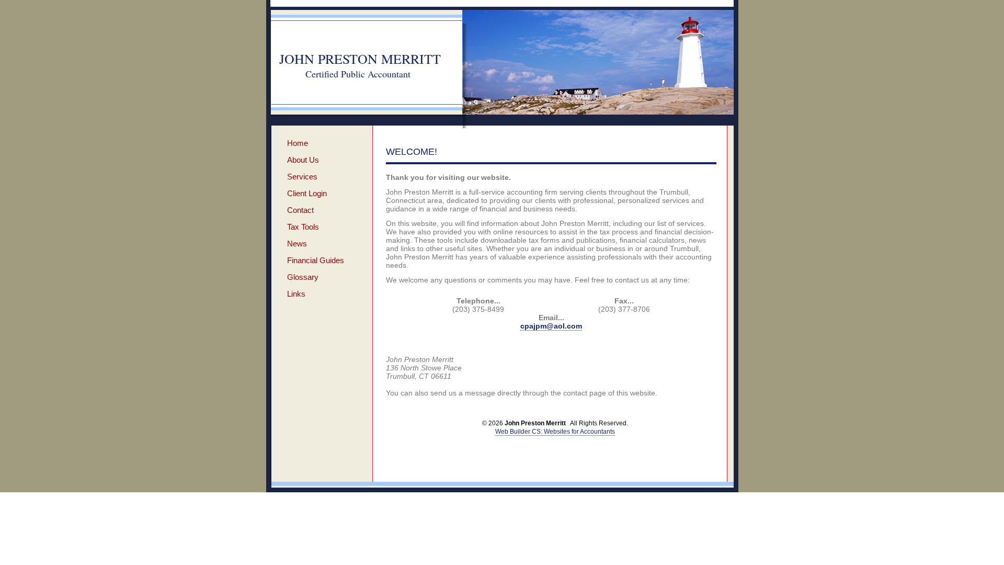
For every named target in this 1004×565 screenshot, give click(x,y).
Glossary (302, 277)
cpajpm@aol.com (551, 326)
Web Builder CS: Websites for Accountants (555, 431)
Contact (300, 210)
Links (296, 293)
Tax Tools (303, 226)
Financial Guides (315, 260)
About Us (303, 159)
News (297, 243)
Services (302, 176)
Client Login (307, 193)
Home (297, 143)
